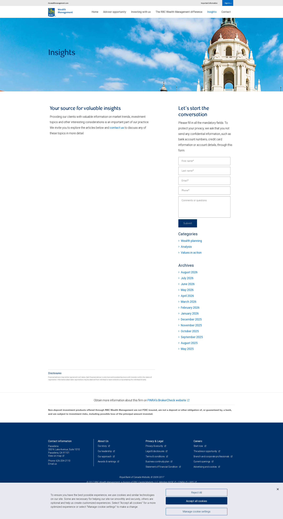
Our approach (105, 456)
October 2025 (190, 331)
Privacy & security (154, 446)
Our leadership (105, 451)
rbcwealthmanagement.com (58, 3)
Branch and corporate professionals (212, 456)
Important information (209, 3)
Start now (199, 446)
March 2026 (188, 302)
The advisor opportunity (205, 451)
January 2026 (190, 313)
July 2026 (187, 278)
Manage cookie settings (196, 511)
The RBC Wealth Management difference (179, 11)
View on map (55, 455)
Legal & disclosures (155, 451)
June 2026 (188, 284)
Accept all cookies (196, 501)
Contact (226, 11)
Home (95, 11)
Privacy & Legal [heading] (154, 441)
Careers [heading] (198, 441)
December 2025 (191, 319)
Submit (187, 223)
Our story (102, 446)
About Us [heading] (103, 441)
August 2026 (189, 272)
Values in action (191, 252)
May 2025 (187, 349)
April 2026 (187, 296)
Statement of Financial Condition (162, 466)
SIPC (191, 482)
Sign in (227, 3)
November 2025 (191, 325)
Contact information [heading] (60, 441)
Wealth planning (191, 241)
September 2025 (192, 337)
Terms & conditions (155, 456)
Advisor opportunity (114, 11)
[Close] (277, 489)
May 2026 (187, 290)
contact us (117, 128)
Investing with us (141, 11)
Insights (212, 11)
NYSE (170, 482)
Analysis (186, 247)
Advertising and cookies (205, 466)
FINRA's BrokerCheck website (167, 400)
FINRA (181, 482)
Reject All (196, 492)
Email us (52, 463)
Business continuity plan (158, 461)
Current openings (202, 461)
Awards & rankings (107, 461)
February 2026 (190, 307)
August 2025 (189, 343)
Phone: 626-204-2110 (59, 460)
